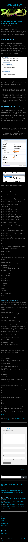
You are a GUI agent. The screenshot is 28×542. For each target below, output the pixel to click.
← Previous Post (5, 467)
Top (2, 540)
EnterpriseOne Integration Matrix (7, 488)
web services (5, 419)
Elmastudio (23, 538)
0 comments (16, 25)
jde (1, 419)
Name (4, 446)
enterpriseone (18, 418)
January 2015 (3, 516)
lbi (1, 531)
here (8, 122)
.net (15, 418)
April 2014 (3, 520)
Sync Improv (14, 5)
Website (4, 455)
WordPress (12, 538)
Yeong (2, 508)
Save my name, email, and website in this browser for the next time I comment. (12, 460)
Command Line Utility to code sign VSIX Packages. (10, 487)
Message (5, 433)
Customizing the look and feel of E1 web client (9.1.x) (11, 490)
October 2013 (4, 525)
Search (2, 475)
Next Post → (24, 469)
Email (4, 450)
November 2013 (4, 523)
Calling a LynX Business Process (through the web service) (12, 492)
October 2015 (4, 515)
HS (1, 504)
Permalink (10, 419)
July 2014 (3, 518)
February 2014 (4, 521)
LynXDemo (3, 414)
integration (24, 418)
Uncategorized (8, 418)
